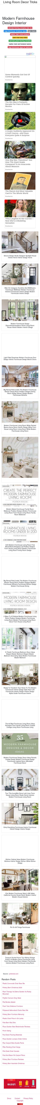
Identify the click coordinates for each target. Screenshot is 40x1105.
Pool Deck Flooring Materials (12, 1035)
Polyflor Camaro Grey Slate (12, 998)
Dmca (9, 1098)
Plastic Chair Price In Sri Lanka (13, 1018)
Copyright (20, 1101)
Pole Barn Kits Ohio (9, 1022)
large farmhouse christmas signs (15, 31)
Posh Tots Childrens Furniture (13, 1006)
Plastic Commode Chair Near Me (14, 983)
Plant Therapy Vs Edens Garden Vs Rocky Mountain (17, 992)
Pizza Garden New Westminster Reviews (16, 1026)
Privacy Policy (28, 1098)
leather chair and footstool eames (20, 44)
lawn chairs (32, 31)
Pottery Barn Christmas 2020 (12, 987)
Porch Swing (7, 1031)
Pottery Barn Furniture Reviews (13, 1059)
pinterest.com (13, 974)
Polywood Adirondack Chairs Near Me (15, 1010)
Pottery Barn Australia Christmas (14, 1063)
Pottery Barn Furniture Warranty (13, 1014)
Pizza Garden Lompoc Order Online (15, 1039)
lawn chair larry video (20, 37)
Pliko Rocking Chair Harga (11, 1047)
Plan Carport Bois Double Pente (13, 1043)
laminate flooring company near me (20, 28)
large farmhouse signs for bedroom (20, 47)
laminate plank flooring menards (20, 41)
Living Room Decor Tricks (20, 2)
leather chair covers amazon (20, 34)
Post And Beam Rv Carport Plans (14, 1055)
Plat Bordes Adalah (9, 1002)
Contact (17, 1098)
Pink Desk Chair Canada (11, 1051)
